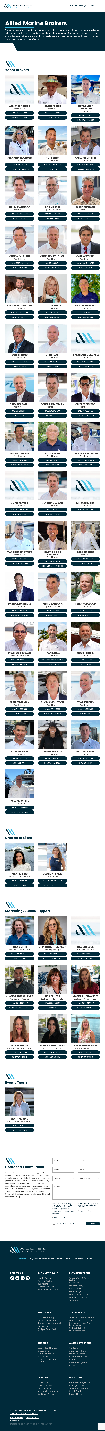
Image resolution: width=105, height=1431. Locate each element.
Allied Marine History (78, 1351)
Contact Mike (85, 563)
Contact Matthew (20, 563)
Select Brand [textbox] (58, 1178)
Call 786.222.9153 (85, 411)
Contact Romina (52, 1057)
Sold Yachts (43, 1326)
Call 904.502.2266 (52, 113)
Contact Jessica (52, 885)
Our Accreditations (77, 1353)
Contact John (20, 514)
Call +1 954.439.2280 (52, 880)
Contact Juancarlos (19, 1008)
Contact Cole (85, 268)
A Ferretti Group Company (24, 1413)
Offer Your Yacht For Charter (47, 1360)
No (65, 1218)
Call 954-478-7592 (19, 880)
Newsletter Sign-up (78, 1362)
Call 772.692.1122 (19, 1052)
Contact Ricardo (19, 664)
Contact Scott (85, 664)
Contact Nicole (19, 1057)
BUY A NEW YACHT (48, 1273)
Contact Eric (52, 366)
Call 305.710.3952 (52, 214)
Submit (93, 1223)
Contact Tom (85, 714)
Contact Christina (52, 958)
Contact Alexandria (19, 169)
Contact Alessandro (85, 120)
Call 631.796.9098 (52, 709)
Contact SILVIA (19, 1130)
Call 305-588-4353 (52, 758)
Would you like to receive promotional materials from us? (88, 1205)
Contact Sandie (85, 1057)
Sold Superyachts (77, 1328)
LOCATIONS (75, 1377)
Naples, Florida (76, 1394)
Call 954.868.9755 (52, 263)
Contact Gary (20, 415)
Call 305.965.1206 (19, 758)
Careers (73, 1365)
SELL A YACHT (45, 1312)
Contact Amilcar (85, 169)
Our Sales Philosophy (47, 1317)
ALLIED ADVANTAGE (80, 1343)
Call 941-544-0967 (85, 460)
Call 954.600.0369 (52, 362)
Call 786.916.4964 (52, 561)
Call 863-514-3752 (85, 263)
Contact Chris (85, 218)
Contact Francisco (85, 366)
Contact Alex (19, 885)
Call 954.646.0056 (19, 509)
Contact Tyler (19, 763)
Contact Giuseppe (85, 415)
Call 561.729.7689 (85, 115)
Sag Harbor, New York (79, 1388)
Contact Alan (52, 117)
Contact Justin (52, 514)
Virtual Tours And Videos (49, 1289)
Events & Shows (45, 1385)
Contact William (85, 763)
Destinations (43, 1356)
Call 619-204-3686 (85, 509)
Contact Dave (85, 958)
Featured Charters (46, 1353)
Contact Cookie (52, 317)
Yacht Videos (75, 1300)
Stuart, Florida (75, 1391)
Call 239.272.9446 (19, 362)
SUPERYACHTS (77, 1312)
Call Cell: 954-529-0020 (52, 660)
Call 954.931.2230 (52, 509)
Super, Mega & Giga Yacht (81, 1320)
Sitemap (14, 1420)
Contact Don (19, 366)
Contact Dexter (85, 317)
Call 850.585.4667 (85, 660)
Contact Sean (19, 714)
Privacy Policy (68, 1223)
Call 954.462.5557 (19, 954)
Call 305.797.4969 (85, 362)
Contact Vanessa (52, 763)
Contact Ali (52, 169)
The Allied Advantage (47, 1320)
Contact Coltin (19, 317)
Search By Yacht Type (79, 1297)
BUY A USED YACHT (79, 1273)
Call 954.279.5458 (19, 660)
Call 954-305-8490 (19, 807)
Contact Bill (19, 218)
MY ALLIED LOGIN (76, 6)
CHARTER (43, 1343)
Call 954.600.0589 (52, 164)
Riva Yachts (43, 1284)
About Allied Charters (47, 1348)
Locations (73, 1359)
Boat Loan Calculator (78, 1294)
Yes (55, 1218)
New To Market (76, 1288)
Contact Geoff (52, 415)
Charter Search (45, 1351)
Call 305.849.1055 (52, 411)
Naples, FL (91, 1259)
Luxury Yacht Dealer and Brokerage (41, 1259)
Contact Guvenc (19, 465)
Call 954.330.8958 (19, 411)
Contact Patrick (19, 615)
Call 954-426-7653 (19, 610)
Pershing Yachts (45, 1281)
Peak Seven (46, 1423)
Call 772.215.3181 (85, 559)
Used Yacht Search (78, 1283)
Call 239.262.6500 (52, 1003)
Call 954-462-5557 (19, 1125)
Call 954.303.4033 (19, 214)
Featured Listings (77, 1285)
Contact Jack (52, 465)
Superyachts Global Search (81, 1317)
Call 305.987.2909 (85, 164)
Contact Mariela (85, 1008)
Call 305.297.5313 (19, 460)
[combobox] (63, 1178)
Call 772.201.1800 (85, 709)
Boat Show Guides (46, 1394)
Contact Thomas (52, 714)
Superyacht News (77, 1330)
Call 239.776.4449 (19, 263)
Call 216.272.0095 (85, 610)
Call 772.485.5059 (19, 312)
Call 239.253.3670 (85, 214)
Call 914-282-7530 (85, 758)
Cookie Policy (32, 1417)
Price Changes (75, 1291)
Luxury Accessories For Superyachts (79, 1324)
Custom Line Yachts (47, 1286)
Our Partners (43, 1382)
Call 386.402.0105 (85, 312)
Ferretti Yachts (44, 1278)
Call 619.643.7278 (19, 164)
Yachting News (44, 1388)
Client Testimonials (78, 1356)
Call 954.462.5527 (85, 954)
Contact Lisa (52, 1008)
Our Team (73, 1348)
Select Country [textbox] (85, 1178)
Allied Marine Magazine (48, 1391)
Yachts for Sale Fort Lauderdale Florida (70, 1259)
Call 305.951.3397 (52, 610)
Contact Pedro (52, 615)
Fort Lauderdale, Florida (80, 1382)
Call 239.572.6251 (52, 460)
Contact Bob (52, 218)
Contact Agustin (19, 117)
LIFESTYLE (43, 1377)
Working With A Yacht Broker (79, 1279)
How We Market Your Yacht (50, 1323)
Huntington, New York (78, 1385)
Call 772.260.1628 (19, 709)
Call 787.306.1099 (19, 113)
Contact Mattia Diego (52, 566)
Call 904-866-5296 (19, 559)
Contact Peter (85, 615)
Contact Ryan (52, 664)
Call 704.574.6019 (53, 312)
